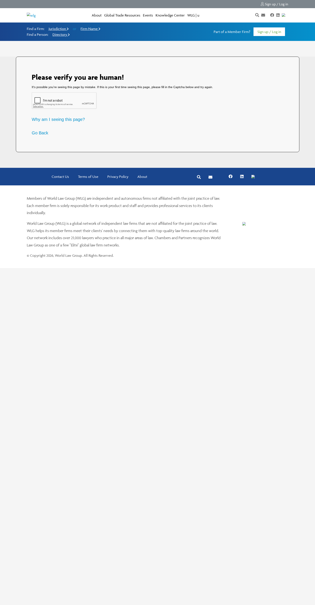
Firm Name (90, 29)
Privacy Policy (117, 176)
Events (148, 15)
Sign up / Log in (276, 4)
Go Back (40, 133)
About (97, 15)
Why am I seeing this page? (58, 119)
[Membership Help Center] (287, 15)
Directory (60, 34)
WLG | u (193, 15)
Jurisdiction (58, 29)
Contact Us (60, 176)
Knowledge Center (170, 15)
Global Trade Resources (122, 15)
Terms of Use (88, 176)
